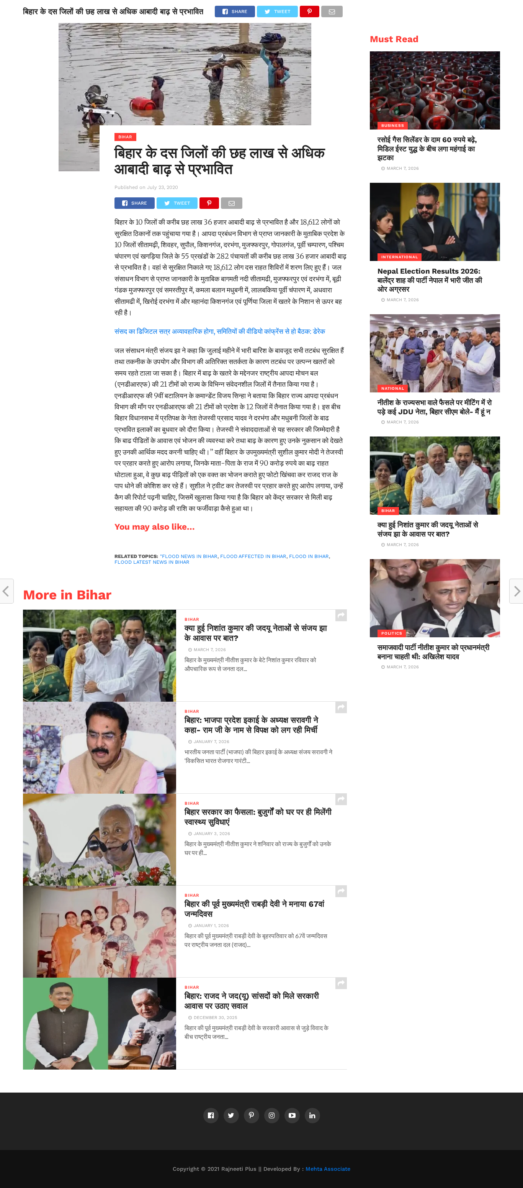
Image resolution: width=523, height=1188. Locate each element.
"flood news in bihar (188, 556)
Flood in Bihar (309, 556)
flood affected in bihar (253, 556)
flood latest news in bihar (152, 562)
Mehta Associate (328, 1169)
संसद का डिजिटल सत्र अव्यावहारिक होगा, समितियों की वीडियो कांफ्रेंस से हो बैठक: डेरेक (219, 331)
